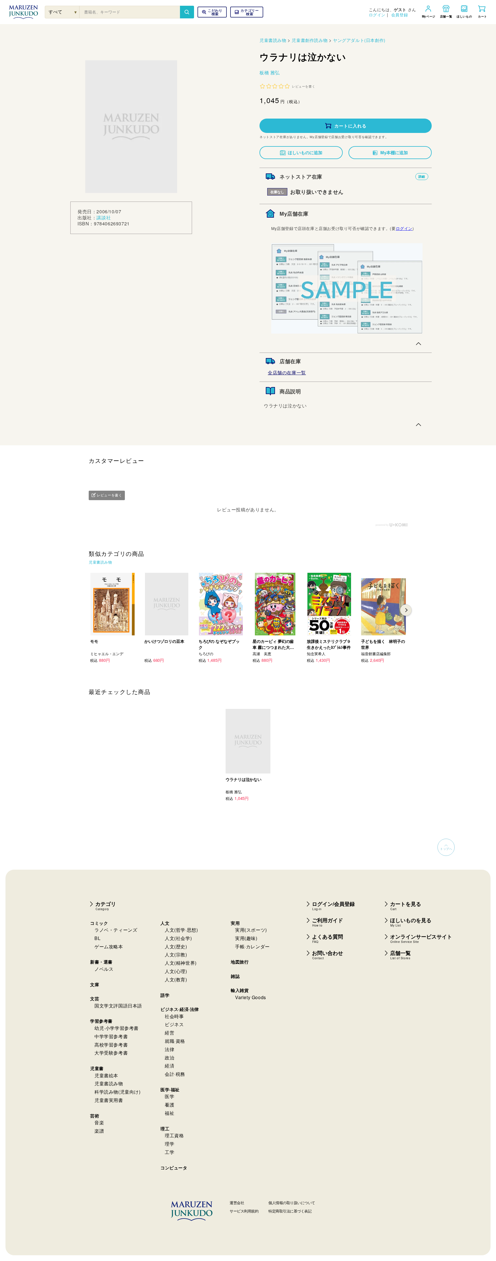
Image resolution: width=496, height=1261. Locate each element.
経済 (169, 1065)
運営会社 (237, 1202)
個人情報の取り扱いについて (291, 1202)
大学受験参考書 (111, 1052)
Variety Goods (250, 997)
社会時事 (174, 1016)
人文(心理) (176, 971)
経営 (169, 1032)
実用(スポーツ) (251, 930)
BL (97, 938)
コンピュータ (173, 1168)
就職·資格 (175, 1041)
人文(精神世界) (181, 963)
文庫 (94, 984)
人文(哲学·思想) (181, 930)
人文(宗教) (176, 954)
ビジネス (174, 1024)
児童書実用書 (108, 1100)
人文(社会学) (178, 938)
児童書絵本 (106, 1075)
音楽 (99, 1122)
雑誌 (235, 976)
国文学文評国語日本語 (118, 1005)
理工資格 (174, 1135)
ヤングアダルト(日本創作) (359, 40)
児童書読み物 (272, 40)
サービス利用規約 (244, 1211)
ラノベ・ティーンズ (115, 930)
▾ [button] (75, 12)
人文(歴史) (176, 946)
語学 (164, 995)
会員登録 (399, 15)
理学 (169, 1143)
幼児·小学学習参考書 (116, 1028)
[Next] (406, 610)
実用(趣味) (246, 938)
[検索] (187, 12)
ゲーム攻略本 (108, 946)
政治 (169, 1057)
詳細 (421, 176)
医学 (169, 1096)
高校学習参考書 (111, 1044)
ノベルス (103, 969)
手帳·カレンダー (252, 946)
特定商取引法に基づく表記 (289, 1211)
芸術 (94, 1116)
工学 (169, 1152)
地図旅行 (240, 962)
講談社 (103, 217)
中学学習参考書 (111, 1036)
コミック (99, 923)
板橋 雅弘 (269, 72)
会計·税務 (175, 1074)
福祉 (169, 1113)
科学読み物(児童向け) (117, 1091)
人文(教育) (176, 979)
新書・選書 (101, 962)
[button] (246, 12)
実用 (235, 923)
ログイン (377, 15)
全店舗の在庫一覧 (287, 372)
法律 (169, 1049)
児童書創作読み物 (310, 40)
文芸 (94, 998)
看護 (169, 1104)
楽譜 (99, 1130)
